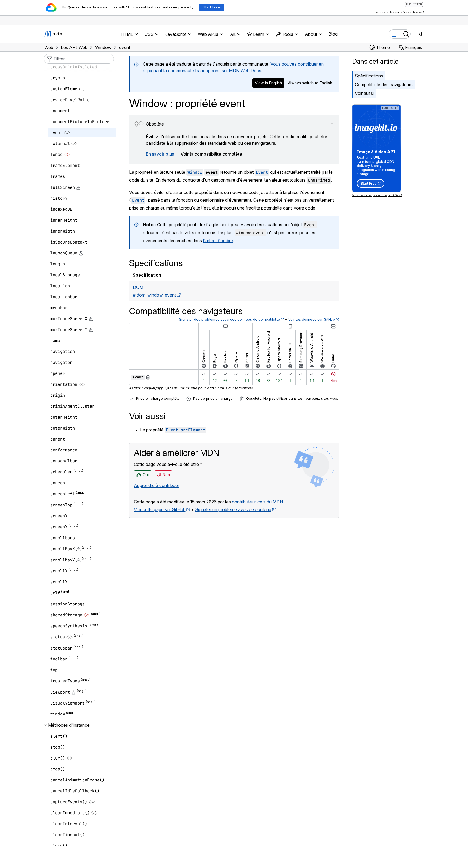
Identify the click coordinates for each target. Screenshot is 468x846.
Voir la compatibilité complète (211, 154)
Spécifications (369, 76)
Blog (333, 34)
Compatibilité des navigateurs (384, 84)
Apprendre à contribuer (156, 485)
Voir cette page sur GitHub (160, 509)
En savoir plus (160, 154)
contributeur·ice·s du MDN (257, 502)
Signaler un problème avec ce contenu (233, 509)
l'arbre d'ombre (218, 240)
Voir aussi (364, 93)
